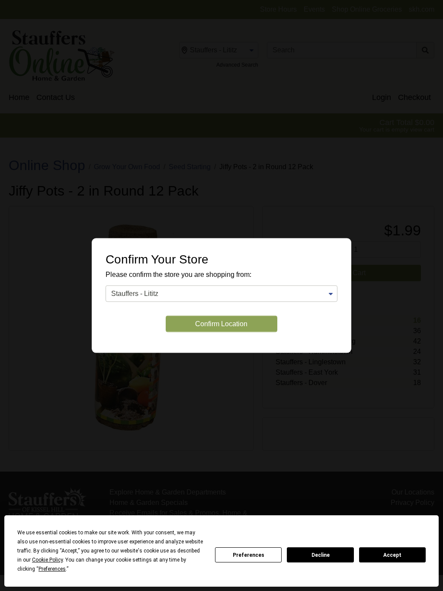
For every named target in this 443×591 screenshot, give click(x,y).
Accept (392, 555)
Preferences (248, 555)
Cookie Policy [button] (47, 560)
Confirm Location (221, 323)
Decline (320, 555)
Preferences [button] (52, 569)
